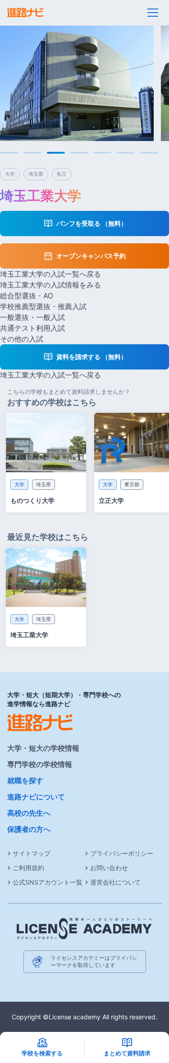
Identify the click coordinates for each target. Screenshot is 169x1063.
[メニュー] (153, 13)
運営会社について (115, 882)
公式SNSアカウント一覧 (47, 882)
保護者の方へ (28, 829)
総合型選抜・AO (26, 295)
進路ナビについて (36, 796)
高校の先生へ (28, 812)
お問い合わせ (109, 867)
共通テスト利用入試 (32, 328)
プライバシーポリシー (121, 853)
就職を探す (25, 780)
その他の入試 (21, 338)
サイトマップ (31, 853)
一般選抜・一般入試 (32, 317)
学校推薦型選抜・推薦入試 (43, 306)
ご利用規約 (28, 867)
